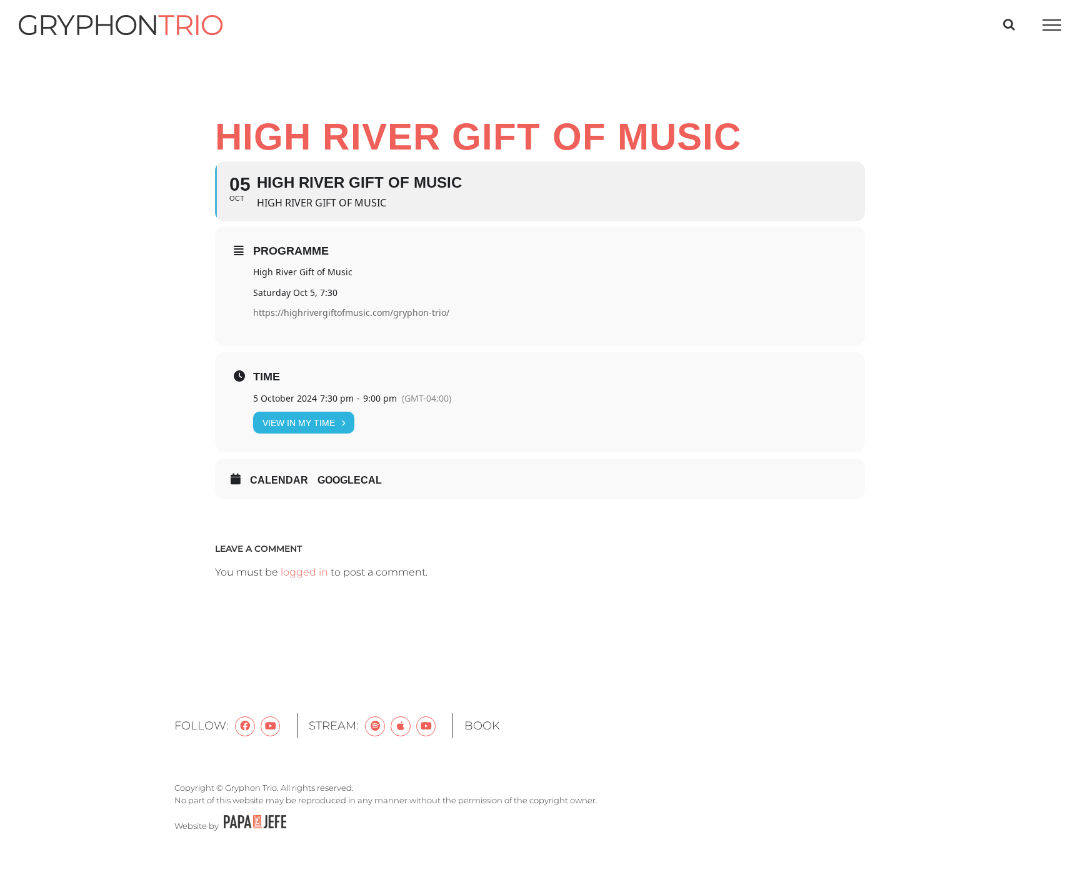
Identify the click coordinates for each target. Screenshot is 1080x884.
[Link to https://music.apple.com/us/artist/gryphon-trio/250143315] (401, 726)
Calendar (279, 480)
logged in (304, 572)
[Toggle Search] (1009, 24)
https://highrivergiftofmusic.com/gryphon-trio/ (351, 312)
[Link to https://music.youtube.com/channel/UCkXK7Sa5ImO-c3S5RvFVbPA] (426, 726)
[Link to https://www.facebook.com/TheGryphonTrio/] (245, 726)
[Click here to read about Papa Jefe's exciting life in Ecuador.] (253, 826)
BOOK (482, 726)
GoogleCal (350, 480)
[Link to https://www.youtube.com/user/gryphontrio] (271, 726)
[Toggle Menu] (1052, 25)
